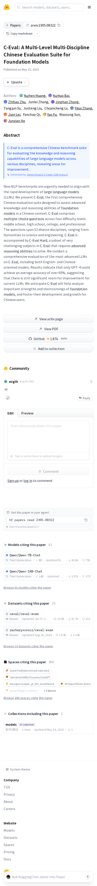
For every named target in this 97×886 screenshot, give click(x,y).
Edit (10, 413)
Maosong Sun (69, 114)
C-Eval (39, 197)
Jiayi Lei (14, 114)
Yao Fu (52, 114)
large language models (61, 191)
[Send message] (87, 876)
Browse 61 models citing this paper (27, 587)
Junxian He (16, 120)
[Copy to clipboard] (58, 25)
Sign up (13, 480)
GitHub (50, 338)
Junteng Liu (32, 108)
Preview (27, 413)
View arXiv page (51, 319)
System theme (20, 769)
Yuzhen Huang (35, 95)
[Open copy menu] (37, 33)
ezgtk (13, 381)
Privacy (9, 794)
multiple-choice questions (24, 218)
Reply (86, 398)
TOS (7, 787)
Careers (9, 808)
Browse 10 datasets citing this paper (28, 646)
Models (9, 830)
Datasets (11, 837)
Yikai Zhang (83, 108)
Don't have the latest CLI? (24, 526)
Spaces (9, 844)
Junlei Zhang (38, 102)
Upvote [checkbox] (18, 82)
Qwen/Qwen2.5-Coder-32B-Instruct (47, 174)
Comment (51, 471)
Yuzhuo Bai (61, 95)
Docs (7, 859)
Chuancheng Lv (55, 108)
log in (27, 480)
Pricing (9, 852)
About (8, 801)
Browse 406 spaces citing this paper (28, 698)
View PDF (51, 329)
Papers (15, 25)
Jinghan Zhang (67, 102)
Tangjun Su (12, 108)
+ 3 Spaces (50, 690)
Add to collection (51, 348)
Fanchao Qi (31, 114)
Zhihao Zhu (16, 102)
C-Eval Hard (38, 240)
